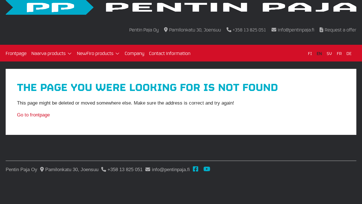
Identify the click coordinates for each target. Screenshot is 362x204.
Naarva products (48, 53)
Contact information (169, 53)
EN (319, 53)
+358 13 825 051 (249, 29)
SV (329, 53)
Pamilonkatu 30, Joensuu (195, 29)
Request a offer (340, 29)
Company (134, 53)
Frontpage (16, 53)
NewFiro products (95, 53)
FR (339, 53)
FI (310, 53)
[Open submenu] (69, 53)
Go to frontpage (33, 115)
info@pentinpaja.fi (296, 29)
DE (349, 53)
